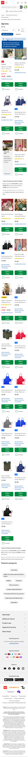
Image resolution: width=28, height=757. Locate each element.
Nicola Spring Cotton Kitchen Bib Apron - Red (20, 391)
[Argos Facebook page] (9, 668)
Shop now (7, 173)
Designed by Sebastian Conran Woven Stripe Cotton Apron (7, 111)
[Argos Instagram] (23, 668)
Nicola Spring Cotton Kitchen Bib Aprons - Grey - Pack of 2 (20, 301)
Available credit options (7, 78)
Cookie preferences (19, 698)
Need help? (6, 615)
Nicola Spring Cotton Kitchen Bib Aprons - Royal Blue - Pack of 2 (20, 434)
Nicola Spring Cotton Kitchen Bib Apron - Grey (7, 434)
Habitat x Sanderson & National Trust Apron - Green (20, 64)
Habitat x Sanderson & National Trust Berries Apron (6, 301)
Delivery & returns (8, 619)
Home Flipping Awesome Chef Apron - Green (21, 215)
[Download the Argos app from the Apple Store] (8, 680)
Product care (6, 623)
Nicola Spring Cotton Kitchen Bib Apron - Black (7, 523)
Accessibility (5, 696)
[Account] (18, 3)
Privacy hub (14, 696)
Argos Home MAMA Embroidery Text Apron (20, 155)
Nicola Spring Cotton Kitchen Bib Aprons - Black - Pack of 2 (7, 257)
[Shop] (6, 3)
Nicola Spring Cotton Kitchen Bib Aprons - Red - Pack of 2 (20, 347)
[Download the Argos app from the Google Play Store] (19, 680)
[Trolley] (25, 3)
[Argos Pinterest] (18, 668)
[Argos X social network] (14, 668)
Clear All (18, 34)
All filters (22, 30)
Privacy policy (22, 696)
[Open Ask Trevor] (25, 7)
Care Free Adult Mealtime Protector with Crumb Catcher (6, 477)
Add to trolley (7, 84)
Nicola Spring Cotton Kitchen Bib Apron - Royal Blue (7, 391)
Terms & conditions (14, 700)
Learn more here (14, 643)
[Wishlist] (21, 3)
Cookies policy (8, 698)
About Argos (6, 631)
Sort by (3, 26)
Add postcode (9, 39)
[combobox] (10, 7)
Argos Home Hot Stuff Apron (7, 215)
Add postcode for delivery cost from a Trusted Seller (19, 122)
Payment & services (9, 627)
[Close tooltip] (22, 42)
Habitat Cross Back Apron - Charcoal (6, 67)
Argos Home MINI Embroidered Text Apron (19, 255)
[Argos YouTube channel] (5, 668)
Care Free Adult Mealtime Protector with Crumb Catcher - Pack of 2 (7, 345)
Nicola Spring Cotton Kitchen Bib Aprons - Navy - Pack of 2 (20, 113)
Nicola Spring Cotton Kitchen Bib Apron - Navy (20, 478)
